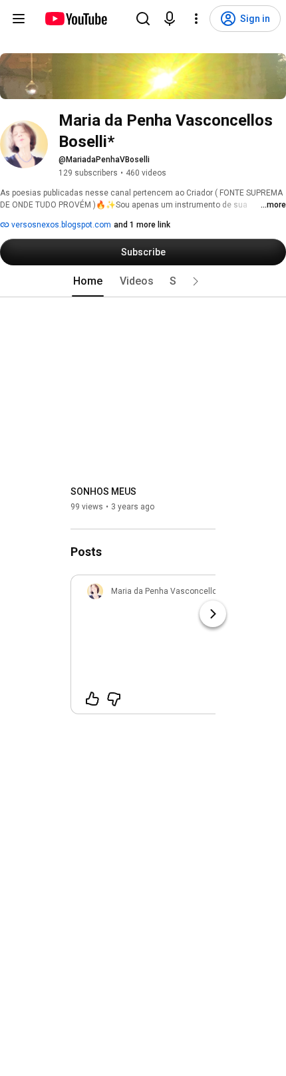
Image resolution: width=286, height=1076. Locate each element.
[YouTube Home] (75, 18)
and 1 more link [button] (142, 224)
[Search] (143, 19)
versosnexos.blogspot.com (60, 224)
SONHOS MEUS (103, 491)
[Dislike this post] (113, 699)
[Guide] (19, 19)
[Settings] (196, 19)
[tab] (88, 281)
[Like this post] (92, 699)
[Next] (213, 614)
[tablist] (143, 281)
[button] (196, 281)
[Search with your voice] (169, 18)
